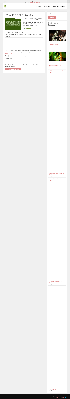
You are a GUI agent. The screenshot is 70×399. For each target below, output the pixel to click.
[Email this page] (28, 28)
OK (42, 2)
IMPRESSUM (47, 6)
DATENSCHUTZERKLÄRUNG (59, 6)
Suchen (52, 17)
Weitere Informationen (35, 2)
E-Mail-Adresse (9, 58)
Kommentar (8, 36)
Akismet (26, 52)
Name (6, 55)
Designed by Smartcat (60, 397)
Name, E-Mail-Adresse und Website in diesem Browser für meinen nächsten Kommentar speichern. (22, 65)
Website (7, 61)
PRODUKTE (38, 6)
